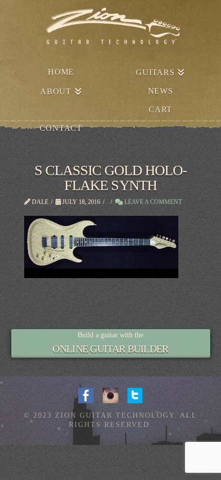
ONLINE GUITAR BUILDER (110, 348)
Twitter (135, 394)
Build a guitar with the (110, 335)
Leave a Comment (152, 201)
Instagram (110, 394)
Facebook (85, 394)
